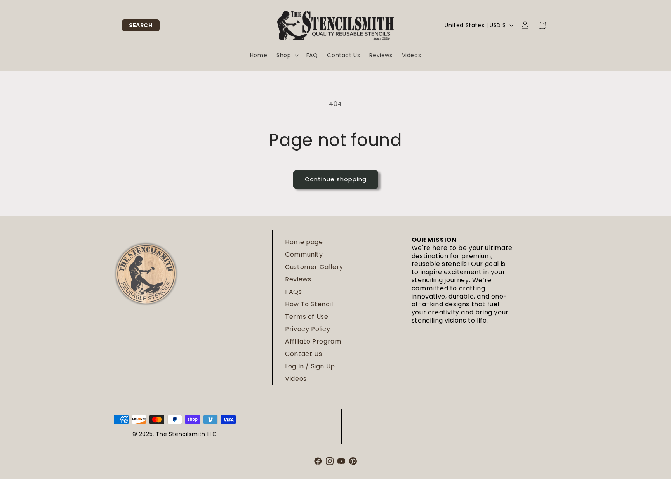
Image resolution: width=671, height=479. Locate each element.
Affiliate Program (313, 341)
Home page (304, 242)
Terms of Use (306, 316)
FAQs (293, 291)
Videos (296, 378)
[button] (141, 25)
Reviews (298, 279)
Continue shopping (336, 179)
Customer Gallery (314, 266)
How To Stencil (309, 304)
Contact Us (303, 353)
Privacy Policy (307, 329)
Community (304, 254)
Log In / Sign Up (310, 366)
